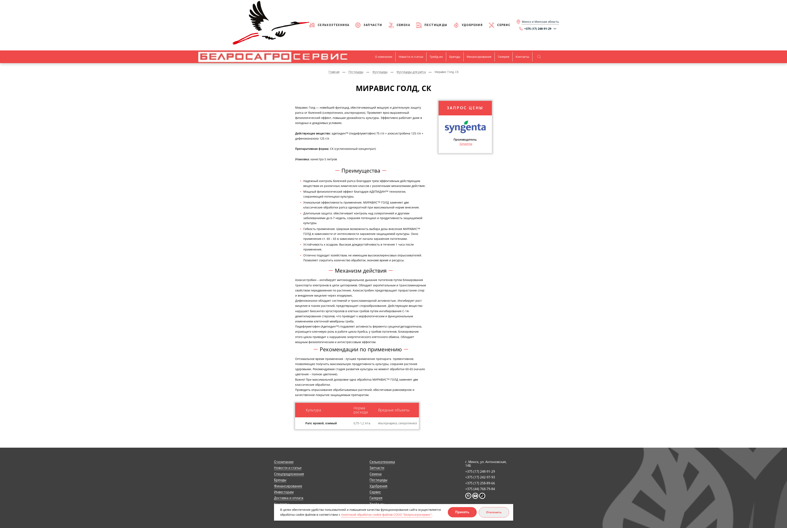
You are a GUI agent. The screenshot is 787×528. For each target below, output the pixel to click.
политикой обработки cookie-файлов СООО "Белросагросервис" (386, 515)
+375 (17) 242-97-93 (480, 477)
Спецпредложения (289, 474)
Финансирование (479, 57)
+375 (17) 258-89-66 (480, 483)
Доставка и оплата (288, 498)
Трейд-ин (436, 57)
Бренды (454, 57)
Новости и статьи (411, 57)
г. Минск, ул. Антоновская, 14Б (486, 464)
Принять (462, 512)
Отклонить (494, 512)
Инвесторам (284, 492)
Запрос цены (465, 108)
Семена (403, 25)
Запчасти (373, 25)
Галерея (503, 57)
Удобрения (472, 25)
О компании (383, 57)
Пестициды (435, 25)
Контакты (522, 57)
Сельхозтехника (333, 25)
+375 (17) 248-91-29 (480, 471)
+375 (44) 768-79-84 (480, 489)
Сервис (503, 25)
